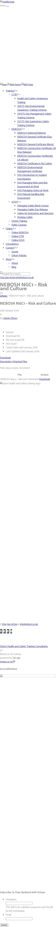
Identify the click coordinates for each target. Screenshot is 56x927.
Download (5, 358)
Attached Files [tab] (19, 362)
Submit (4, 925)
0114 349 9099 (9, 624)
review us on (6, 662)
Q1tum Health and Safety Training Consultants (24, 646)
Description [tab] (6, 362)
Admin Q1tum (10, 318)
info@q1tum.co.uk (29, 624)
